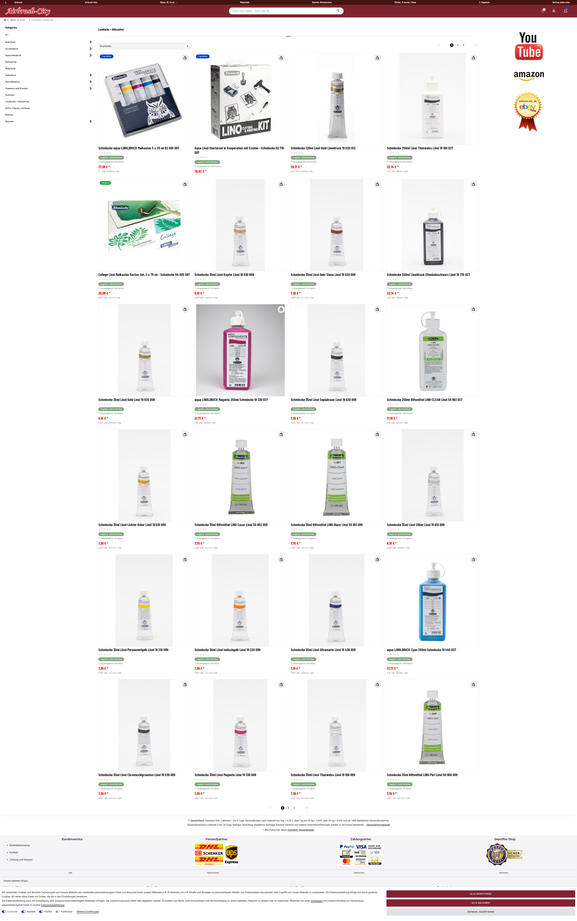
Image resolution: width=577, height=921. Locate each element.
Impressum (503, 873)
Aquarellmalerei (13, 55)
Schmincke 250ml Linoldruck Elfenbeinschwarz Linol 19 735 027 (428, 274)
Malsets (9, 114)
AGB (70, 873)
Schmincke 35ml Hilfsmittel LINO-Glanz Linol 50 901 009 (327, 524)
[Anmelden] (554, 11)
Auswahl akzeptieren (480, 912)
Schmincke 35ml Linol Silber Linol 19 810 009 (415, 524)
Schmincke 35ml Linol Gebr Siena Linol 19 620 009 (323, 274)
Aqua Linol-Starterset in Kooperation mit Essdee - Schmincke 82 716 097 (239, 150)
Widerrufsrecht (213, 873)
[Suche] (338, 11)
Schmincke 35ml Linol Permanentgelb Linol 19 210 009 (133, 649)
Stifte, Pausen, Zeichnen (17, 108)
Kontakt (14, 852)
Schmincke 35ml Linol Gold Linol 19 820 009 (126, 399)
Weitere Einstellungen (87, 911)
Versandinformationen (378, 824)
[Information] (5, 2)
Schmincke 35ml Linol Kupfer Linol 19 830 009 (224, 274)
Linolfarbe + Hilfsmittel (17, 101)
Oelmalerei (10, 75)
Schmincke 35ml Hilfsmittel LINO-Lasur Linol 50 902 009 (231, 524)
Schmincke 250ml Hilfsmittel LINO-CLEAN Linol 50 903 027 (424, 399)
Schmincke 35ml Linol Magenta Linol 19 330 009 (225, 775)
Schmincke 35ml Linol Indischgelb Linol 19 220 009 (227, 649)
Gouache (9, 121)
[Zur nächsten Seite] (473, 45)
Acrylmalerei (11, 48)
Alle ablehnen (481, 903)
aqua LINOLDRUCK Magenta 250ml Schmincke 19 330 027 (231, 399)
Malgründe (10, 68)
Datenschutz (359, 873)
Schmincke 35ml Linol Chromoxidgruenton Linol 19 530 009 (136, 775)
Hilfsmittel (10, 61)
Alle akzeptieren (481, 894)
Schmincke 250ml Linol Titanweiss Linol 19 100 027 (420, 148)
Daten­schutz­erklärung (52, 905)
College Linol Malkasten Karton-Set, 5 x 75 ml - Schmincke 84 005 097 (144, 274)
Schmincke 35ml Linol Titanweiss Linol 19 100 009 (323, 775)
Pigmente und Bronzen (16, 88)
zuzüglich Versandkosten (301, 830)
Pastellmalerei (12, 81)
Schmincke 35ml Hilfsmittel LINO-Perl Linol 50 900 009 (422, 775)
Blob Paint (10, 42)
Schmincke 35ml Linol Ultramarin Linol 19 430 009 (323, 649)
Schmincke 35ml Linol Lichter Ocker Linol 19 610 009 (132, 524)
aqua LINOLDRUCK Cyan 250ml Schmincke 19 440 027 (421, 649)
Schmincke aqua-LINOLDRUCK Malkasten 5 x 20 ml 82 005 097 (138, 148)
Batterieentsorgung (20, 845)
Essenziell (12, 911)
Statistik (31, 911)
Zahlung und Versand (21, 859)
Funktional (66, 911)
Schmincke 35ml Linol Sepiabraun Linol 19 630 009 (323, 399)
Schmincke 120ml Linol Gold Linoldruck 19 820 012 (323, 148)
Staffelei (9, 94)
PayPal (48, 911)
